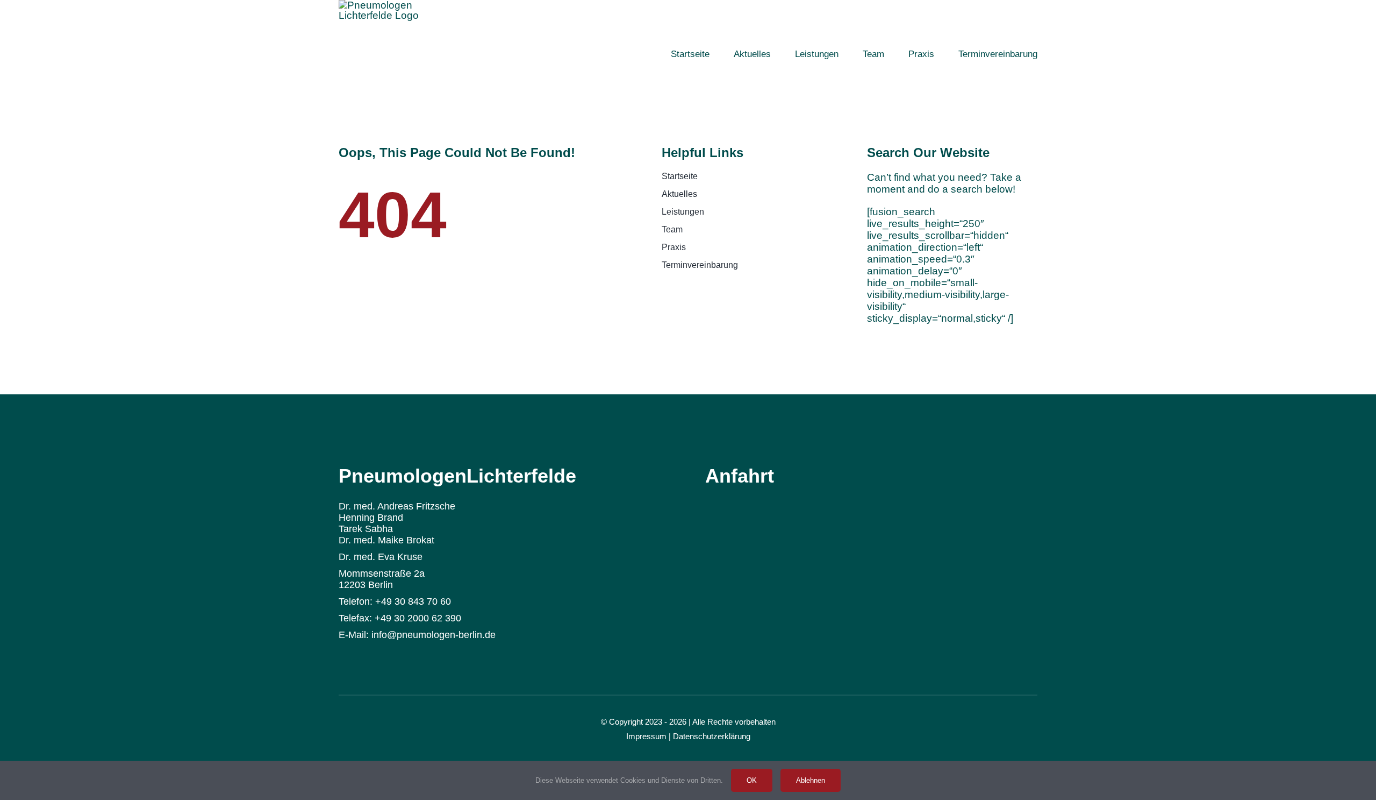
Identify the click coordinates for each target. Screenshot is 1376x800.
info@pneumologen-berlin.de (433, 634)
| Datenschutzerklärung (709, 736)
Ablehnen (810, 780)
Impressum (646, 736)
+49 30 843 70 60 (413, 601)
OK (752, 780)
